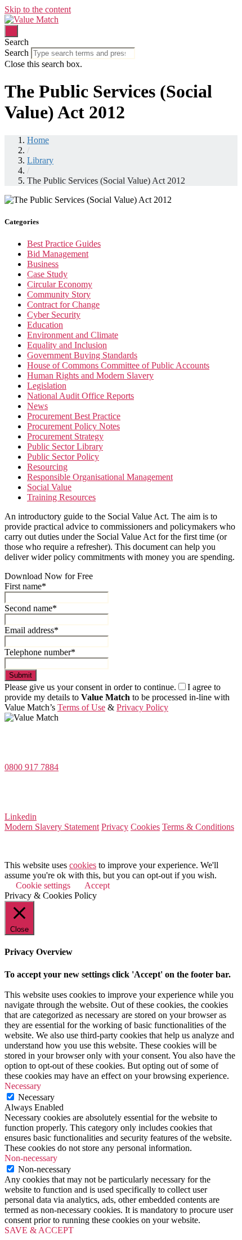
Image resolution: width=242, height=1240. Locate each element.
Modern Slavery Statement (52, 827)
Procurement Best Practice (73, 416)
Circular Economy (59, 284)
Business (43, 264)
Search (17, 52)
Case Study (47, 274)
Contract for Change (63, 304)
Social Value (49, 487)
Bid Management (57, 254)
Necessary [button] (23, 1086)
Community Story (59, 294)
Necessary (36, 1097)
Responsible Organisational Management (100, 477)
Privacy (114, 827)
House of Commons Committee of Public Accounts (118, 365)
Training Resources (61, 497)
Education (45, 325)
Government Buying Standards (82, 355)
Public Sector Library (65, 446)
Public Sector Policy (63, 456)
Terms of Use (81, 707)
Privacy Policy (142, 707)
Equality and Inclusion (67, 345)
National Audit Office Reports (80, 396)
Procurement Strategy (65, 436)
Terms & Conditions (198, 827)
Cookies (145, 827)
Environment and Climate (72, 335)
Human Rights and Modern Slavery (90, 375)
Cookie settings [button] (43, 885)
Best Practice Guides (64, 243)
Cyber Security (53, 314)
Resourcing (47, 467)
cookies (82, 865)
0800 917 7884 (32, 767)
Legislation (46, 385)
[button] (121, 42)
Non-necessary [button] (31, 1158)
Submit (20, 675)
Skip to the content (38, 9)
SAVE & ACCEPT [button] (39, 1230)
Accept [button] (97, 885)
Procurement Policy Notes (73, 426)
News (37, 406)
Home (38, 140)
